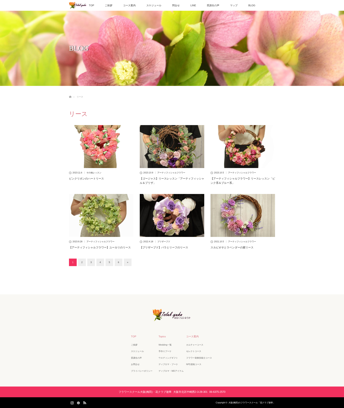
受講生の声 (213, 5)
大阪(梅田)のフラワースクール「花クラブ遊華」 (251, 402)
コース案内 (129, 5)
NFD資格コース (193, 364)
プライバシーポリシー (141, 371)
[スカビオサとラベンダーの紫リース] (243, 215)
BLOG (251, 5)
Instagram (71, 402)
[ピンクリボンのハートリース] (101, 146)
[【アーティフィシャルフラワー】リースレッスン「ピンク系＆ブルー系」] (243, 146)
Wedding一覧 (165, 345)
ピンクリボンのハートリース (86, 178)
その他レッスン (93, 173)
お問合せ (135, 364)
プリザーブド (163, 242)
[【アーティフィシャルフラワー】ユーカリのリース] (101, 215)
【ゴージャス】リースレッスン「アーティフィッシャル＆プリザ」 (172, 180)
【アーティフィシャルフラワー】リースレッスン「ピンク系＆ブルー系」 (243, 180)
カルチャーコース (194, 345)
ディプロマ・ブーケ (168, 364)
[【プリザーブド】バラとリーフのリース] (172, 215)
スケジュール (153, 5)
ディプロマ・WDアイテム (171, 371)
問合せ (176, 5)
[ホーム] (70, 92)
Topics (162, 336)
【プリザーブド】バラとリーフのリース (164, 247)
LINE (193, 5)
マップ (234, 5)
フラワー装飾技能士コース (199, 358)
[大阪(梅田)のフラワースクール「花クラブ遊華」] (172, 318)
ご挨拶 (108, 5)
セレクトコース (193, 351)
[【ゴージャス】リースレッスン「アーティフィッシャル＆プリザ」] (172, 146)
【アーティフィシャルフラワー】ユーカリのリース (100, 247)
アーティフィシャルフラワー (171, 173)
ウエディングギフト (168, 358)
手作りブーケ (165, 351)
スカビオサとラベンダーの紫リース (232, 247)
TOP (91, 5)
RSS (84, 402)
